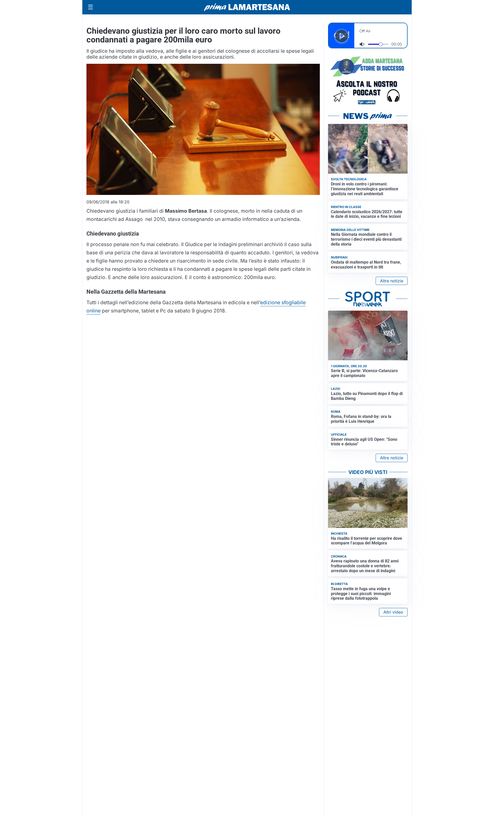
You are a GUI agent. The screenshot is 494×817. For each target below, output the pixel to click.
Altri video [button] (393, 612)
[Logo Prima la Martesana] (247, 7)
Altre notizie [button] (391, 280)
